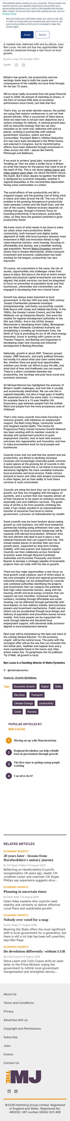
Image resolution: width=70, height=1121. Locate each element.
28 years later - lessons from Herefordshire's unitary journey (28, 858)
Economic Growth (24, 686)
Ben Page (12, 925)
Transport (37, 694)
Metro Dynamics (42, 248)
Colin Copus (14, 956)
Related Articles (19, 844)
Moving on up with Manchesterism (35, 740)
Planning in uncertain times (25, 891)
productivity (46, 703)
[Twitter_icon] (16, 1091)
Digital (45, 686)
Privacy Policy (9, 13)
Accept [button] (27, 34)
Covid (17, 711)
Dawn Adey (13, 896)
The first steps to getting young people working (37, 764)
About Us (10, 994)
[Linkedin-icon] (9, 1091)
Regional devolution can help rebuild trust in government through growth (36, 752)
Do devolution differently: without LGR (34, 951)
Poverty (32, 711)
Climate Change (23, 703)
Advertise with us (16, 1020)
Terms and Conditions (19, 1003)
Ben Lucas (12, 59)
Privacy (9, 1011)
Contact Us (11, 1063)
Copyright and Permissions (22, 1028)
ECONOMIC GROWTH (16, 851)
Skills (58, 686)
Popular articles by (25, 724)
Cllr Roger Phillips (16, 865)
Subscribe (10, 1037)
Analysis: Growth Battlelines (20, 677)
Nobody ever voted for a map (26, 920)
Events (8, 1054)
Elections (19, 694)
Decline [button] (42, 34)
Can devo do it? (23, 775)
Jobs (7, 1045)
